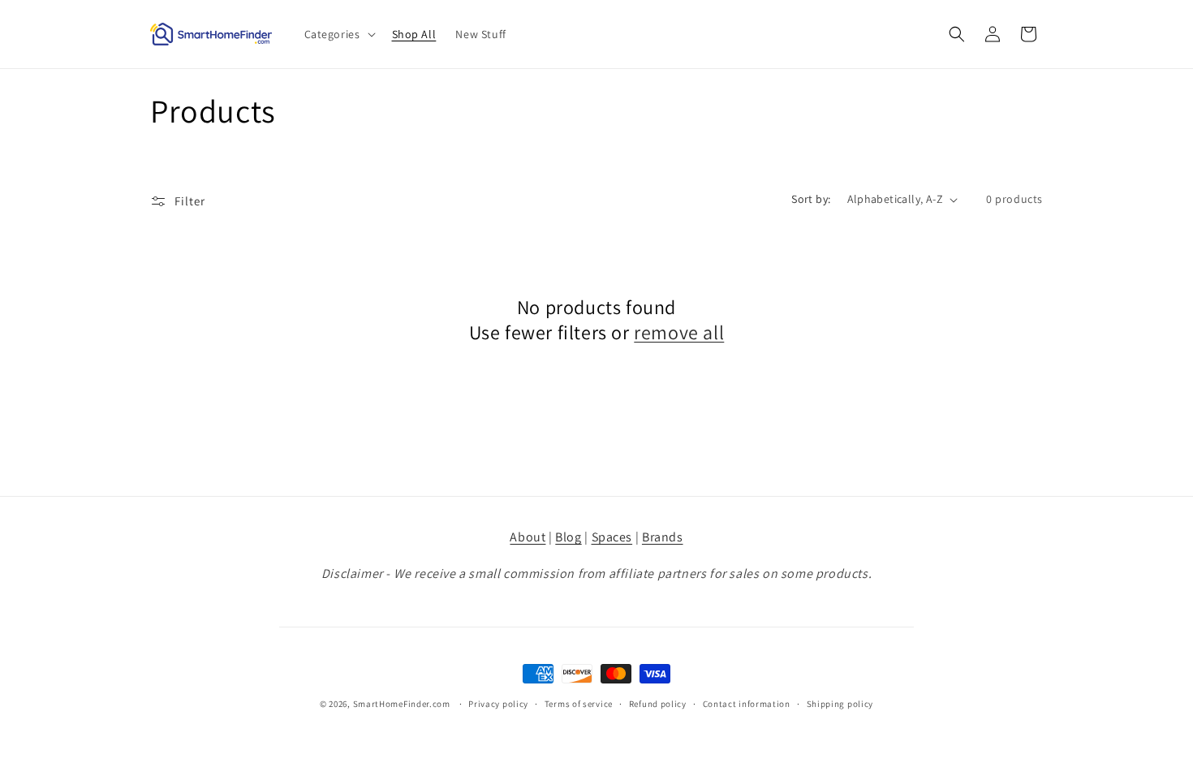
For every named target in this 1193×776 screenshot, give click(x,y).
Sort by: (810, 199)
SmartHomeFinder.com (401, 703)
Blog (568, 536)
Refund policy (658, 703)
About (527, 536)
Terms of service (579, 703)
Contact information (746, 703)
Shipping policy (840, 703)
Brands (662, 536)
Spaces (612, 536)
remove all (679, 332)
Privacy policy (498, 703)
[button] (338, 34)
